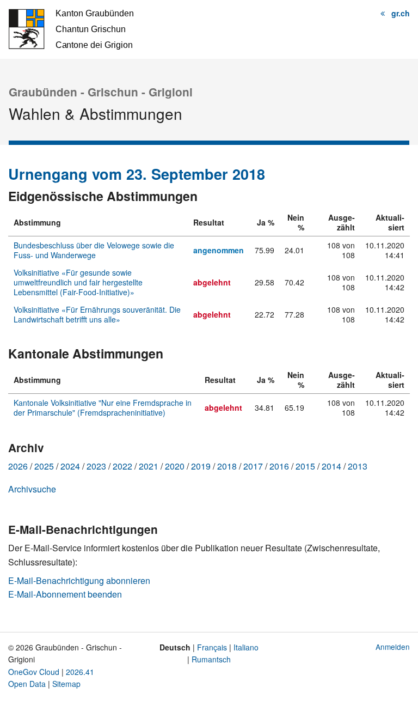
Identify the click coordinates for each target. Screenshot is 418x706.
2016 (279, 466)
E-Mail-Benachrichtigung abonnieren (79, 580)
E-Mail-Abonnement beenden (65, 594)
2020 (175, 466)
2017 (253, 466)
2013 (357, 466)
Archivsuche (32, 489)
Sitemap (66, 683)
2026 (18, 466)
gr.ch (400, 13)
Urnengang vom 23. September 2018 (136, 173)
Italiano (246, 647)
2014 (331, 466)
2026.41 (80, 671)
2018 (227, 466)
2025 (44, 466)
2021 (148, 466)
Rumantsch (211, 659)
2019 (201, 466)
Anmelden (393, 646)
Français (212, 647)
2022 (122, 466)
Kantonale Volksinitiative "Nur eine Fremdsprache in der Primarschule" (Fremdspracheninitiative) (103, 407)
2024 (70, 466)
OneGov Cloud (33, 671)
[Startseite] (70, 28)
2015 (305, 466)
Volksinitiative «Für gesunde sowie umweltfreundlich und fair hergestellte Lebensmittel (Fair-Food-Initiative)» (78, 282)
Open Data (27, 683)
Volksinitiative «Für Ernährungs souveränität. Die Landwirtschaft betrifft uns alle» (97, 314)
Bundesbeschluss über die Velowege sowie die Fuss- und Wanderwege (94, 250)
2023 (96, 466)
